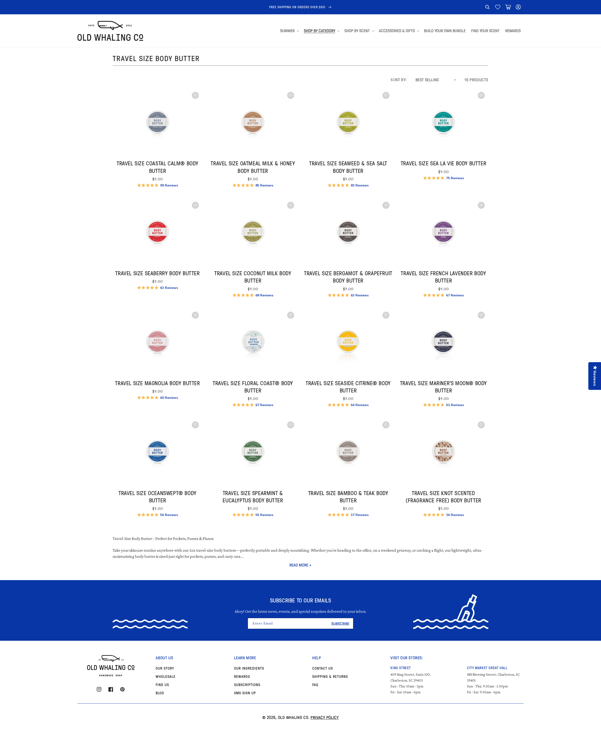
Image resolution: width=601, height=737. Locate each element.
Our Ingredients (249, 668)
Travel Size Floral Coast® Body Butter (253, 386)
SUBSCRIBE (340, 623)
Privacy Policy (325, 717)
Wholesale (166, 676)
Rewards (242, 676)
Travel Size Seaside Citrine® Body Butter (348, 386)
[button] (487, 7)
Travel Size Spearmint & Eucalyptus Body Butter (253, 496)
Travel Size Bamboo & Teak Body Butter (348, 496)
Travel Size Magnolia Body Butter (157, 383)
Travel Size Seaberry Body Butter (157, 273)
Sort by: (399, 79)
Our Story (165, 668)
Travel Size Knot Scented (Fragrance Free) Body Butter (443, 496)
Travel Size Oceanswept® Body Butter (157, 496)
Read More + (300, 565)
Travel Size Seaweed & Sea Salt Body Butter (348, 166)
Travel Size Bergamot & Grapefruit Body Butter (348, 276)
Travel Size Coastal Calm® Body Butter (157, 166)
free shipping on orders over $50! (298, 7)
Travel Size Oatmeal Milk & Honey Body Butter (253, 166)
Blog (160, 692)
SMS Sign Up (245, 692)
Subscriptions (247, 684)
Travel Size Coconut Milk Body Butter (252, 276)
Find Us (162, 684)
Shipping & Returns (330, 676)
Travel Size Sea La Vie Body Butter (443, 163)
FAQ (315, 684)
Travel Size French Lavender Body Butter (443, 276)
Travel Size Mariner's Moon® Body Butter (443, 386)
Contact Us (322, 668)
